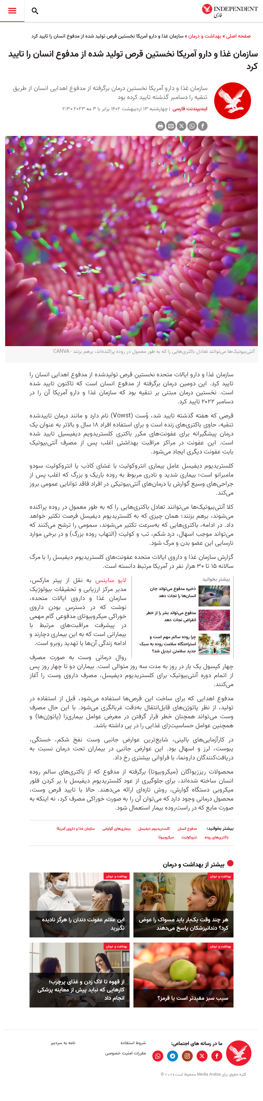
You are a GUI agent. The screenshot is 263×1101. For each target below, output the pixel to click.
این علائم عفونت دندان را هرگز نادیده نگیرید (83, 924)
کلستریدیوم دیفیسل (154, 829)
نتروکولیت (189, 837)
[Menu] (12, 11)
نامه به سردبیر (63, 1043)
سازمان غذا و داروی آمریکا (76, 829)
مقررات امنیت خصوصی (125, 1053)
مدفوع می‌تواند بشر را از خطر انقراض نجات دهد (171, 617)
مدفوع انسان (187, 829)
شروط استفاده (133, 1043)
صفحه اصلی (238, 36)
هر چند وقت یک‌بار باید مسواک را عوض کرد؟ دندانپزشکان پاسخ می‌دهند (183, 924)
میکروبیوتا (166, 837)
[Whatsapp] (192, 126)
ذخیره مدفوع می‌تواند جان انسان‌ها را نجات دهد (173, 593)
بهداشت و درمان (204, 36)
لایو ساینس (110, 580)
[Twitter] (181, 126)
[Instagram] (187, 1056)
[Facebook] (203, 126)
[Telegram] (172, 1056)
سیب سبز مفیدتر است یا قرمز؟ (192, 998)
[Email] (171, 126)
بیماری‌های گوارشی (116, 829)
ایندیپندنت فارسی (189, 109)
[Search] (35, 11)
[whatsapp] (157, 1056)
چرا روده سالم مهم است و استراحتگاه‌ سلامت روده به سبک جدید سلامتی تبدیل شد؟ (168, 644)
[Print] (160, 126)
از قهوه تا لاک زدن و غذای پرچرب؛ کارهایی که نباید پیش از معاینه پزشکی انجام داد (81, 990)
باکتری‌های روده (216, 837)
